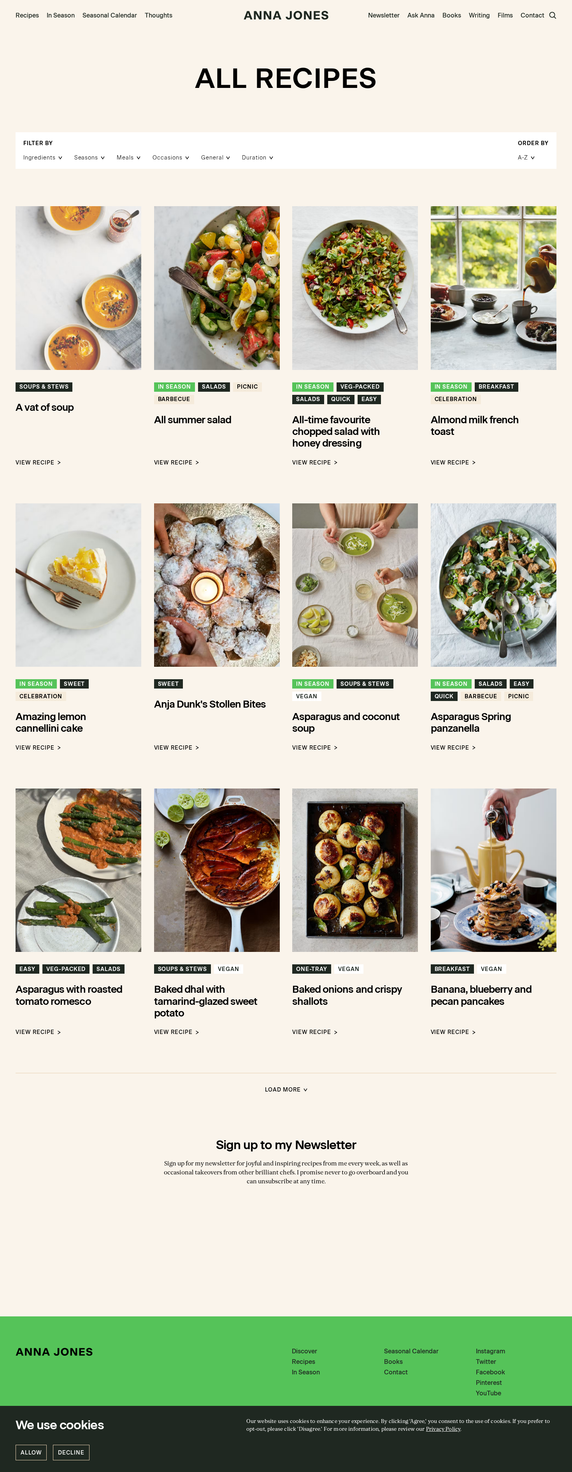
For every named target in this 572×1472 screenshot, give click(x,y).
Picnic (247, 387)
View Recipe (35, 462)
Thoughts (158, 15)
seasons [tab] (86, 157)
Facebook (490, 1372)
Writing (479, 15)
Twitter (486, 1361)
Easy (369, 399)
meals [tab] (125, 157)
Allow (31, 1452)
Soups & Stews (43, 387)
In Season (61, 15)
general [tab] (212, 157)
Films (505, 15)
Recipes (27, 15)
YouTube (488, 1393)
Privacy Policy (443, 1429)
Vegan (307, 696)
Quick (341, 399)
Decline (71, 1452)
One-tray (311, 969)
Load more (283, 1089)
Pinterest (489, 1382)
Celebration (456, 399)
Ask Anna (421, 15)
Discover (304, 1351)
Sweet (74, 684)
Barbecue (174, 399)
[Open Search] (552, 15)
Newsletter (384, 15)
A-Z (523, 157)
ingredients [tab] (39, 157)
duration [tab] (254, 157)
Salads (214, 387)
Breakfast (496, 387)
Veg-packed (360, 387)
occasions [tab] (167, 157)
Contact (532, 15)
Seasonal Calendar (109, 15)
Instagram (490, 1351)
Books (451, 15)
